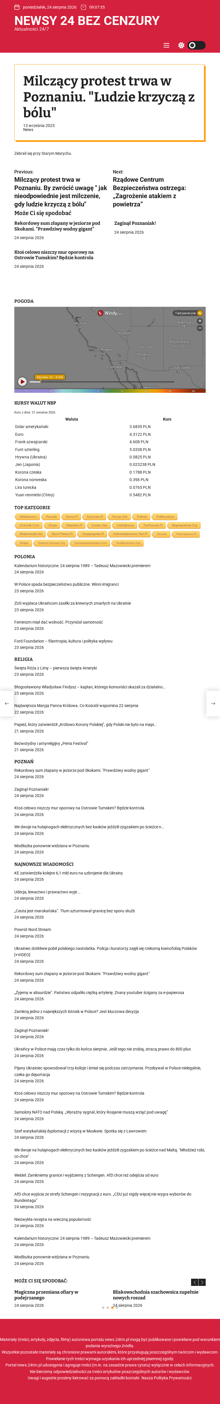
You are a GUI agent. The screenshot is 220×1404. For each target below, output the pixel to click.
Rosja (53, 525)
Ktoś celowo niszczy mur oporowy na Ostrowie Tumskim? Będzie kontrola (54, 254)
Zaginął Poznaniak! (135, 223)
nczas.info (119, 516)
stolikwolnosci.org (128, 542)
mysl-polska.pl (62, 534)
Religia (24, 542)
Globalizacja (125, 525)
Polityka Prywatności (172, 1378)
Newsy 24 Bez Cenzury (87, 20)
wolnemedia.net (31, 534)
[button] (194, 1282)
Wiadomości (28, 516)
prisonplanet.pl (186, 534)
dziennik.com (29, 525)
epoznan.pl (95, 516)
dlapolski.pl (74, 525)
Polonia (142, 516)
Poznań (51, 516)
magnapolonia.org (184, 525)
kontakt (133, 1378)
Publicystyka (165, 516)
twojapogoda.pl (93, 534)
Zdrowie (162, 534)
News (28, 130)
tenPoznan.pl (152, 525)
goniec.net (99, 525)
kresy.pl (72, 516)
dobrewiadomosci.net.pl (130, 534)
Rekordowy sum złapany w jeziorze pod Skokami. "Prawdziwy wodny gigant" (57, 225)
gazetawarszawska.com (90, 542)
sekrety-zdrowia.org (51, 542)
